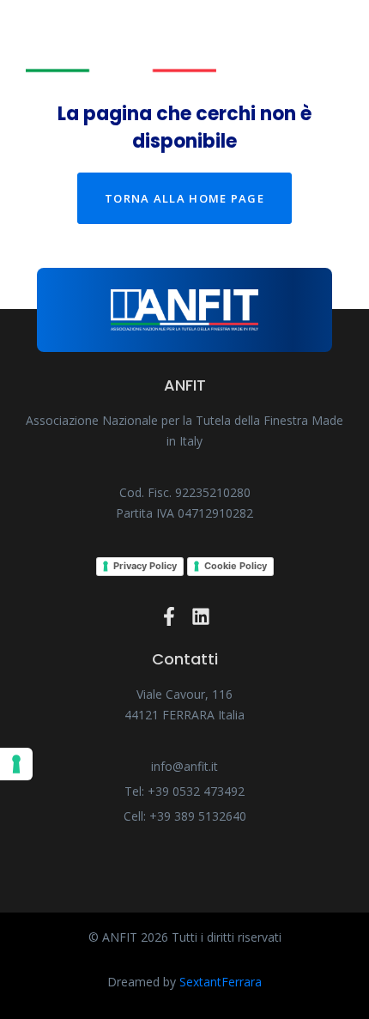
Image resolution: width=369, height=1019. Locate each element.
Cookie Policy (235, 566)
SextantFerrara (220, 982)
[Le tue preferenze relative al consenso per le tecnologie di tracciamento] (16, 764)
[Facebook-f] (169, 616)
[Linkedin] (200, 616)
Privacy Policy (145, 566)
